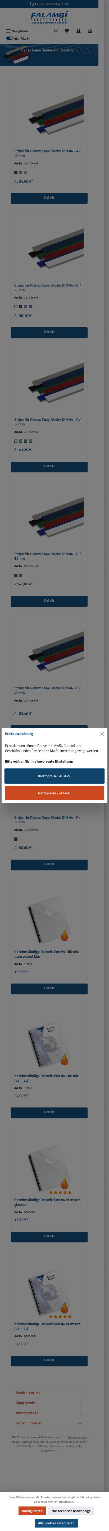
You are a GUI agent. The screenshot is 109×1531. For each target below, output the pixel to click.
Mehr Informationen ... (61, 1502)
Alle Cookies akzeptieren (56, 1523)
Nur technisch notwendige (71, 1510)
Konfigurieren (32, 1510)
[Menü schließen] (102, 733)
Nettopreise (54, 793)
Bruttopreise (54, 776)
